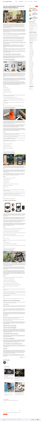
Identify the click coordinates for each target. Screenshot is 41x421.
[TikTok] (31, 419)
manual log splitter (6, 102)
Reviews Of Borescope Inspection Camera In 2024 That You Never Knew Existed (8, 376)
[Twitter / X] (22, 357)
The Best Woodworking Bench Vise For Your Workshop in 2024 (19, 393)
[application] (17, 1)
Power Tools (21, 379)
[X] (34, 419)
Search (30, 5)
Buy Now (35, 12)
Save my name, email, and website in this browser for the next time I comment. (12, 412)
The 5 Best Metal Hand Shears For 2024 (9, 393)
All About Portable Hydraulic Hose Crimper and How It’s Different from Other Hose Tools (19, 378)
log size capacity (7, 9)
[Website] (22, 410)
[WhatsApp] (25, 357)
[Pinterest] (35, 419)
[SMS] (21, 357)
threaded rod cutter (6, 395)
